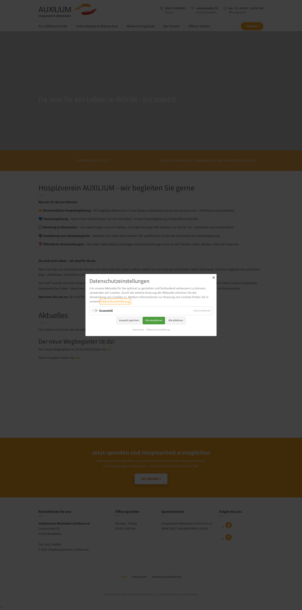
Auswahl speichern (129, 320)
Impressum (138, 329)
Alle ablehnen (175, 320)
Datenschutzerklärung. (115, 301)
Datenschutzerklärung (158, 329)
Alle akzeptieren (153, 320)
